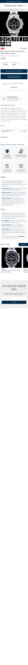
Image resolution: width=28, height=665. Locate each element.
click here (21, 236)
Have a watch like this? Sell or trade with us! (14, 77)
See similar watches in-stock (14, 71)
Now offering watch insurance (14, 1)
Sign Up (14, 302)
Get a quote (14, 87)
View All (23, 244)
